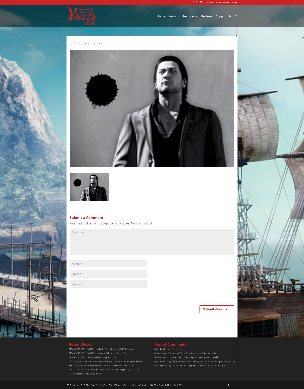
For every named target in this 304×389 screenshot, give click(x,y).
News (172, 16)
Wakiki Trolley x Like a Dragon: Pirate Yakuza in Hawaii (193, 357)
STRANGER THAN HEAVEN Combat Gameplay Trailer (92, 357)
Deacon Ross (160, 361)
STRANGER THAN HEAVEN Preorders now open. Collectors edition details (102, 365)
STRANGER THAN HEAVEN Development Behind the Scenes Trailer (99, 353)
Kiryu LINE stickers (172, 349)
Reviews (206, 16)
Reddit (226, 3)
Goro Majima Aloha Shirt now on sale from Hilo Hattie (192, 353)
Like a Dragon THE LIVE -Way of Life (85, 373)
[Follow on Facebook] (235, 385)
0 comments (96, 43)
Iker (156, 365)
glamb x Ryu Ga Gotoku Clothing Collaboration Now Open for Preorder (202, 361)
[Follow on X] (228, 385)
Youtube (209, 3)
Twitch (234, 3)
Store (218, 3)
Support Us (223, 16)
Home (161, 16)
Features (189, 16)
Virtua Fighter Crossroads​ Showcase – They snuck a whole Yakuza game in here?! (106, 361)
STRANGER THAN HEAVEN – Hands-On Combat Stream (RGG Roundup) (101, 349)
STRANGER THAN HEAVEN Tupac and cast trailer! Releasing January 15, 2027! (104, 369)
